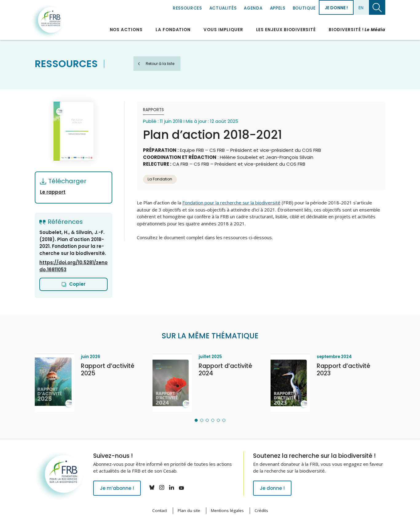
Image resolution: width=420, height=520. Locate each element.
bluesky (152, 487)
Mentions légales (227, 510)
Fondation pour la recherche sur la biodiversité (48, 21)
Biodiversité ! (357, 30)
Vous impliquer (223, 30)
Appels (277, 8)
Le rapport (52, 192)
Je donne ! (336, 8)
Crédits (261, 510)
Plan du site (189, 510)
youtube (181, 487)
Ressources (187, 8)
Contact (159, 510)
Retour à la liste (160, 63)
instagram (161, 487)
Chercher (377, 7)
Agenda (253, 8)
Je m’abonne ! (117, 488)
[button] (196, 420)
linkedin (171, 487)
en (361, 8)
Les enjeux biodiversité (286, 30)
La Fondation (173, 30)
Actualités (223, 8)
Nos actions (126, 30)
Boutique (304, 8)
